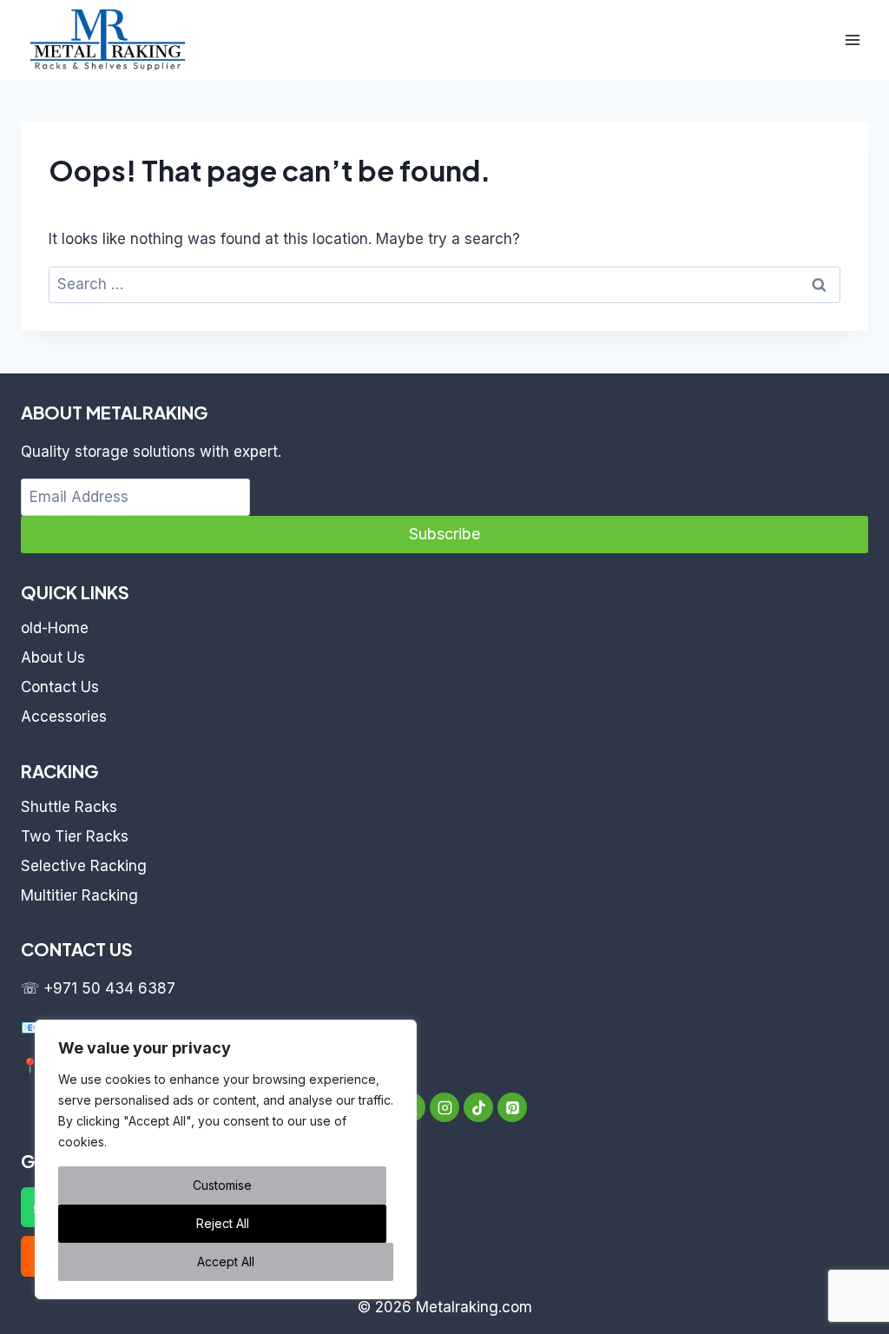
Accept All (225, 1261)
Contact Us (60, 687)
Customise (222, 1185)
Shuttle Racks (69, 807)
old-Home (55, 628)
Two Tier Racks (74, 836)
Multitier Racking (79, 895)
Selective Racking (84, 866)
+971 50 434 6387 (109, 988)
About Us (53, 657)
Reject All (222, 1223)
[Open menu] (852, 39)
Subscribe (444, 534)
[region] (226, 1159)
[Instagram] (444, 1107)
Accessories (64, 716)
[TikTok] (478, 1107)
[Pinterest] (512, 1107)
